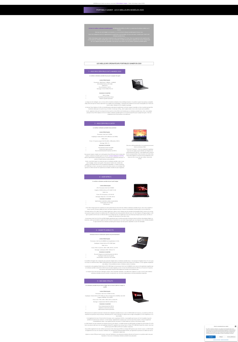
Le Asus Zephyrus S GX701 (116, 155)
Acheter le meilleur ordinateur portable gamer (101, 28)
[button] (235, 326)
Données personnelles (224, 339)
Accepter (211, 336)
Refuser (221, 336)
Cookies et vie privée (216, 339)
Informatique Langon (121, 3)
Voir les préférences (231, 336)
